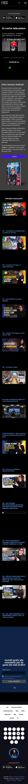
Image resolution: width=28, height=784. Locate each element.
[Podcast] (10, 738)
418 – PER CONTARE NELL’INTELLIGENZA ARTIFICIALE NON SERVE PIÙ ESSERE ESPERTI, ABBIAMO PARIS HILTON (12, 506)
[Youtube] (10, 729)
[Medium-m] (16, 742)
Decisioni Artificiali (16, 707)
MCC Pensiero (15, 57)
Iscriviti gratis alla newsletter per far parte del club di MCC (14, 662)
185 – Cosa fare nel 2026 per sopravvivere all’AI (11, 470)
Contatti (11, 718)
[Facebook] (14, 729)
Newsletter (8, 715)
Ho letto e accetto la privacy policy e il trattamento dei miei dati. (12, 677)
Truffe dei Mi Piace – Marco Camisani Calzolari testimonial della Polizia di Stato (14, 435)
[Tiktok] (22, 729)
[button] (18, 3)
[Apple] (5, 733)
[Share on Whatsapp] (9, 67)
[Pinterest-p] (14, 738)
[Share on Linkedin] (14, 67)
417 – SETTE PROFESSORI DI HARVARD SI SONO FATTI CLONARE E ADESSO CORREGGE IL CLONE (13, 542)
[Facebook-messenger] (22, 733)
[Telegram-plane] (14, 733)
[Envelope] (5, 738)
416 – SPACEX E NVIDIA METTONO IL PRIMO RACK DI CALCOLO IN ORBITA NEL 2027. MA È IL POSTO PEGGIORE (14, 579)
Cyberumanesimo (8, 711)
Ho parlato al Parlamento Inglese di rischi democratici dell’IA (13, 400)
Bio (7, 707)
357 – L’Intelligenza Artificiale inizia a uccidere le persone (13, 232)
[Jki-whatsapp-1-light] (18, 733)
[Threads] (12, 742)
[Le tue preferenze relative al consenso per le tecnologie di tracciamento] (1, 588)
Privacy (14, 780)
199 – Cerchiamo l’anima (10, 367)
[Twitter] (22, 738)
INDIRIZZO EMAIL (6, 670)
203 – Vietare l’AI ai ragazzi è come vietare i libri (13, 334)
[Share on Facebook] (5, 67)
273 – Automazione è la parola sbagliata (11, 300)
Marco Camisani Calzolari (17, 776)
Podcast (21, 715)
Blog (17, 711)
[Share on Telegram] (22, 67)
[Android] (10, 733)
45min (23, 711)
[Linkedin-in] (5, 729)
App (15, 715)
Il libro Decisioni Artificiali (13, 84)
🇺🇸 (18, 718)
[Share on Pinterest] (14, 71)
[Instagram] (18, 729)
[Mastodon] (18, 738)
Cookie (19, 780)
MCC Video (22, 57)
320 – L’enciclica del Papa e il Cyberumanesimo (11, 266)
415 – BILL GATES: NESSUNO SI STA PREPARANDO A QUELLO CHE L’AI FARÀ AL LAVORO (13, 615)
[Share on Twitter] (18, 67)
